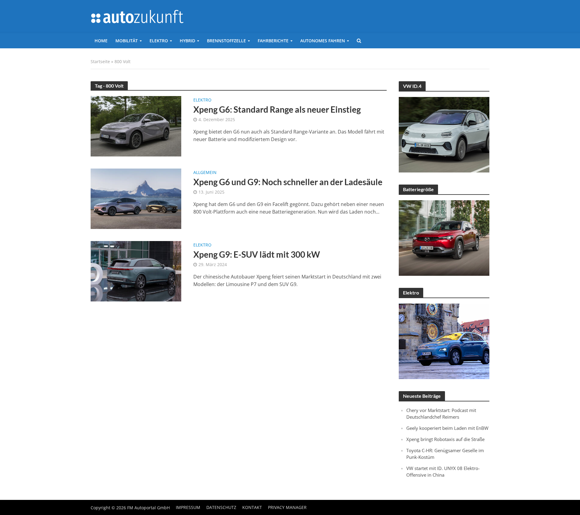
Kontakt (252, 507)
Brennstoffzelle (226, 40)
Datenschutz (221, 507)
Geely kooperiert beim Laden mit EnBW (447, 428)
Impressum (188, 507)
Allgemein (205, 172)
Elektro (159, 40)
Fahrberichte (273, 40)
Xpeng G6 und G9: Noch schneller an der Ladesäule (287, 182)
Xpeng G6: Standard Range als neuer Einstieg (277, 109)
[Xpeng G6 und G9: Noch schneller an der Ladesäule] (136, 198)
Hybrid (187, 40)
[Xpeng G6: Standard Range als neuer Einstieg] (136, 125)
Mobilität (126, 40)
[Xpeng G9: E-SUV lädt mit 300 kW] (136, 270)
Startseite (100, 61)
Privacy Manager (287, 507)
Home (101, 40)
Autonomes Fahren (322, 40)
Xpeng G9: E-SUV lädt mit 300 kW (256, 254)
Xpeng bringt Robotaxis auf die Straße (445, 439)
